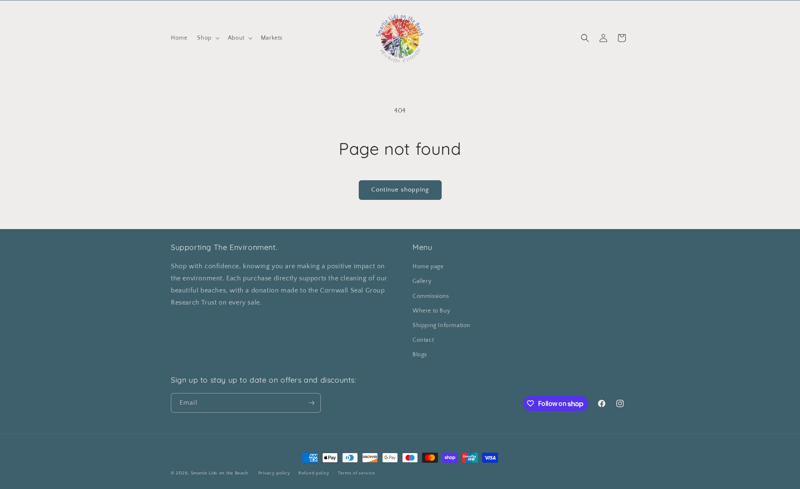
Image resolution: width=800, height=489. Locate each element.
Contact (423, 340)
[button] (207, 38)
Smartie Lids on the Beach (220, 473)
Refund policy (314, 473)
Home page (427, 266)
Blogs (419, 354)
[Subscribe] (311, 403)
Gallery (421, 281)
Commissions (430, 296)
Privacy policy (274, 473)
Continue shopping (400, 189)
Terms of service (356, 473)
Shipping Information (441, 325)
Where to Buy (431, 311)
